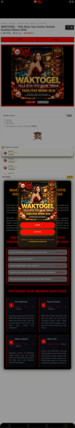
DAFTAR (37, 232)
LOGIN (37, 225)
